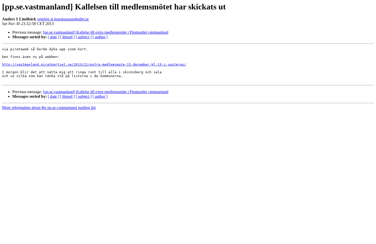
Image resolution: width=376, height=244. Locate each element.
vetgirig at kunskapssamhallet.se (63, 19)
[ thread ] (67, 37)
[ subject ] (84, 37)
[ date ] (53, 37)
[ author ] (100, 37)
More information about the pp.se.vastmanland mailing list (49, 107)
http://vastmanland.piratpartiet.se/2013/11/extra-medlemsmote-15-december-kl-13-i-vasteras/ (94, 64)
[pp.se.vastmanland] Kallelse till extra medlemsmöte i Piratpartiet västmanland (105, 32)
